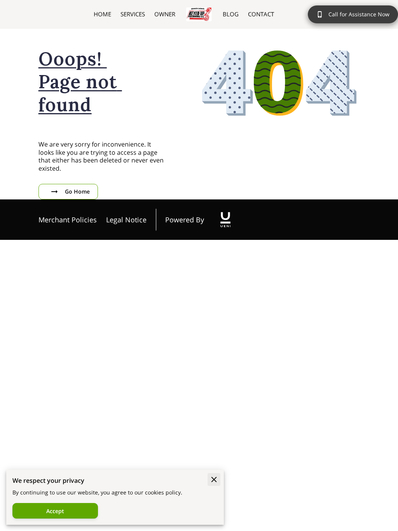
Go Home (77, 191)
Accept (55, 511)
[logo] (225, 219)
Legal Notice (126, 219)
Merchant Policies (67, 219)
